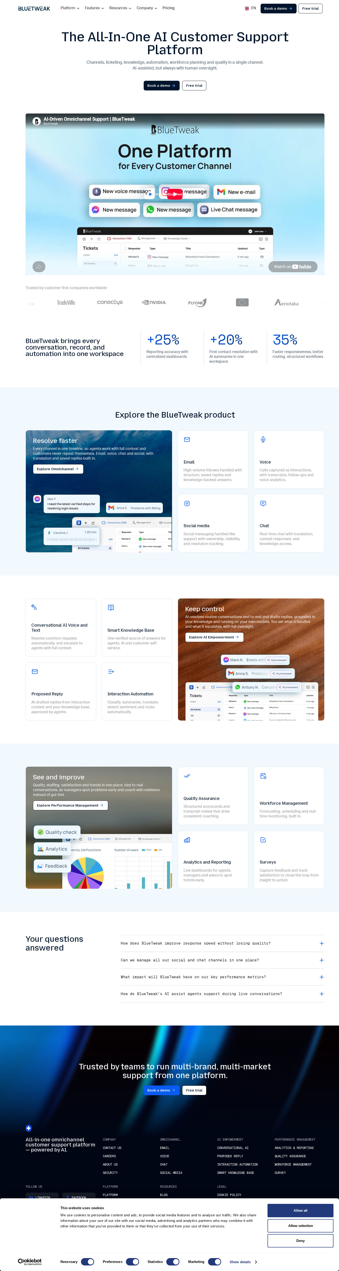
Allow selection (300, 1226)
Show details (240, 1262)
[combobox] (250, 8)
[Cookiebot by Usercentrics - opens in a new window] (30, 1262)
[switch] (132, 1261)
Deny (300, 1241)
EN (253, 8)
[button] (70, 8)
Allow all (300, 1210)
